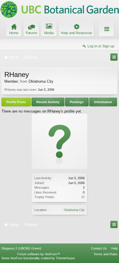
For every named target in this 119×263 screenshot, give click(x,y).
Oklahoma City (74, 210)
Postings (76, 102)
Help (114, 248)
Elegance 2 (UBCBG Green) (21, 248)
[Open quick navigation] (114, 57)
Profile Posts (16, 102)
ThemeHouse (65, 258)
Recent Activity (48, 102)
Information (103, 102)
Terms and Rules (106, 254)
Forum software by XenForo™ (38, 254)
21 (83, 197)
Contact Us (99, 248)
